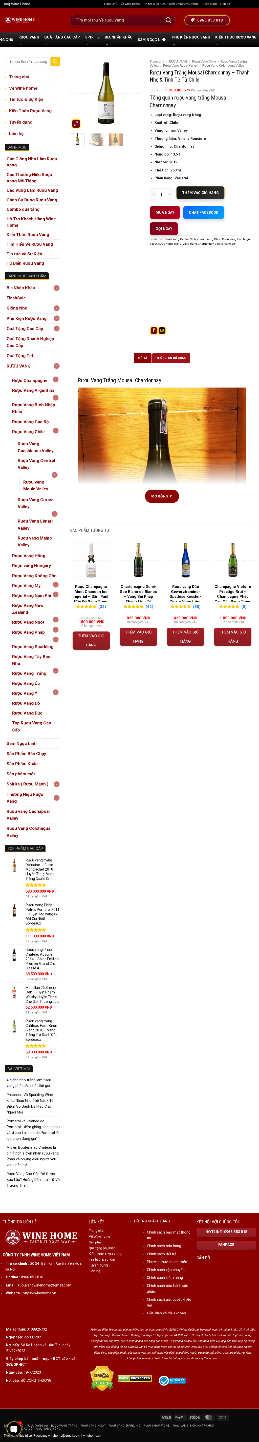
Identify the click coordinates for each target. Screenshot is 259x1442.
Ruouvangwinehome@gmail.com (56, 1435)
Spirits (92, 37)
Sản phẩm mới (21, 773)
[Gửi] (168, 20)
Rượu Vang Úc (26, 683)
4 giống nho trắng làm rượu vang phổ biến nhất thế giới (29, 1083)
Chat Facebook (204, 212)
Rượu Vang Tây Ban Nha (31, 660)
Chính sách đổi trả (162, 1254)
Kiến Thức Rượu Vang (183, 4)
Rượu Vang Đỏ (26, 703)
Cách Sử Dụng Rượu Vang (32, 199)
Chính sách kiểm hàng (165, 1278)
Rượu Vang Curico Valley (36, 503)
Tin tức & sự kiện (102, 1259)
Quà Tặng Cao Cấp (62, 37)
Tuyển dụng (209, 4)
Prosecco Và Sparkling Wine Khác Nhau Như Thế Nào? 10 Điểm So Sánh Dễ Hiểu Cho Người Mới (30, 1103)
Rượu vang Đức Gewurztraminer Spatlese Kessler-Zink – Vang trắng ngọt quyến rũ (186, 596)
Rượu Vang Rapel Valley (180, 65)
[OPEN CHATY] (14, 1429)
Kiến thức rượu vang (105, 1254)
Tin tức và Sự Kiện (24, 253)
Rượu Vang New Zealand (27, 609)
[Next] (134, 93)
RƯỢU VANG (28, 37)
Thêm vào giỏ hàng (200, 193)
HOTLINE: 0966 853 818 (226, 1232)
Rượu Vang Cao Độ (30, 421)
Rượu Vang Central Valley (36, 464)
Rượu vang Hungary (31, 565)
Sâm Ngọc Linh (152, 40)
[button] (76, 123)
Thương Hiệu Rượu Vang (25, 798)
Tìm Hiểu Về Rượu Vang (30, 244)
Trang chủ (110, 4)
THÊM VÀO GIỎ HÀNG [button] (91, 640)
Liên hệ (225, 4)
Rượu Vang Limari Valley (35, 524)
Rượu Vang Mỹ (26, 585)
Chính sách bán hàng (164, 1246)
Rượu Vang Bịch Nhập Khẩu (33, 408)
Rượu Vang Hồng (28, 555)
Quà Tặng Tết (20, 355)
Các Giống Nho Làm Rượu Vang (32, 162)
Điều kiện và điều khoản (166, 1313)
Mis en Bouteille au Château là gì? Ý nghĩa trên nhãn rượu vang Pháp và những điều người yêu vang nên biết (33, 1156)
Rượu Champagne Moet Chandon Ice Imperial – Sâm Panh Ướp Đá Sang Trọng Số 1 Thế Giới (91, 596)
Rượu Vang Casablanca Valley (36, 447)
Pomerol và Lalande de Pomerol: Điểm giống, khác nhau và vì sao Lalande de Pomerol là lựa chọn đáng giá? (33, 1129)
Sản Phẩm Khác (22, 763)
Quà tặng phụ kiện (102, 1248)
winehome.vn (91, 1435)
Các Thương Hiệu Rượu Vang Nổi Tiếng (29, 177)
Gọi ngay (164, 229)
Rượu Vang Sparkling (32, 646)
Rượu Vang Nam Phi (31, 595)
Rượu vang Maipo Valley (35, 541)
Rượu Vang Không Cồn (34, 575)
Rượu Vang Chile (28, 431)
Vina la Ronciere (225, 243)
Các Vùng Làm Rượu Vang (32, 190)
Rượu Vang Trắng (29, 673)
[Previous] (77, 93)
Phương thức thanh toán (167, 1262)
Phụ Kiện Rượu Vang (191, 37)
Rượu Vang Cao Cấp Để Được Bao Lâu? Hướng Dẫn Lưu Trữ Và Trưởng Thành (33, 1179)
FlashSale (16, 297)
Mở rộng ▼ (162, 496)
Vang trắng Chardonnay (198, 243)
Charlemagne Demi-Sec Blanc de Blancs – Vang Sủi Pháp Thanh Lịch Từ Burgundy (138, 596)
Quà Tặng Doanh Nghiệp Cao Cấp (30, 342)
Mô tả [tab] (142, 358)
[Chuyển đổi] (57, 288)
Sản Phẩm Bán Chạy (26, 753)
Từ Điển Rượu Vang (25, 263)
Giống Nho (17, 308)
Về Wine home (130, 4)
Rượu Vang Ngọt (28, 622)
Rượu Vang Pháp (28, 632)
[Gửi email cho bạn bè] (162, 330)
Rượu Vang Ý (24, 693)
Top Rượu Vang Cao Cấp (31, 726)
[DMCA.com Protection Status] (102, 1378)
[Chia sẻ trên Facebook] (154, 330)
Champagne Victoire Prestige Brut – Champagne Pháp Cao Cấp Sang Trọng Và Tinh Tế (232, 596)
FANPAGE (226, 1245)
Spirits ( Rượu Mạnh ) (27, 783)
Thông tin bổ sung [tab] (171, 358)
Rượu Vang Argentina (33, 390)
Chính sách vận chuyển (166, 1270)
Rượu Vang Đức (27, 713)
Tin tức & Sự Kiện (154, 4)
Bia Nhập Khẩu (119, 37)
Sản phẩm (96, 1242)
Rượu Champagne (30, 380)
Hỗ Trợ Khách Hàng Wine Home (31, 222)
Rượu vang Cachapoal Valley (28, 815)
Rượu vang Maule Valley (35, 485)
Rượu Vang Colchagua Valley (28, 832)
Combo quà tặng (23, 209)
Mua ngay (165, 212)
